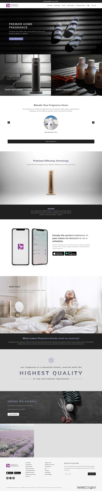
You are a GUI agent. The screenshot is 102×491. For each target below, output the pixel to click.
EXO (46, 468)
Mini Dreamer (48, 474)
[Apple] (9, 473)
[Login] (88, 5)
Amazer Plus (48, 462)
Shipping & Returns (57, 487)
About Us (28, 476)
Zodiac (64, 5)
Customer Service (80, 5)
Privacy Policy (49, 487)
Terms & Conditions (41, 487)
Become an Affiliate (31, 474)
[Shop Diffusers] (51, 183)
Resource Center (30, 472)
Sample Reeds (70, 5)
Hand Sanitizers (30, 468)
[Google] (17, 473)
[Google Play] (71, 254)
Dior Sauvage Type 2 (51, 132)
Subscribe (91, 474)
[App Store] (58, 254)
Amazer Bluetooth (49, 464)
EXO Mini (47, 470)
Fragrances (57, 5)
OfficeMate (48, 472)
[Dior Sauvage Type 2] (51, 116)
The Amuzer (48, 466)
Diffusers (49, 5)
